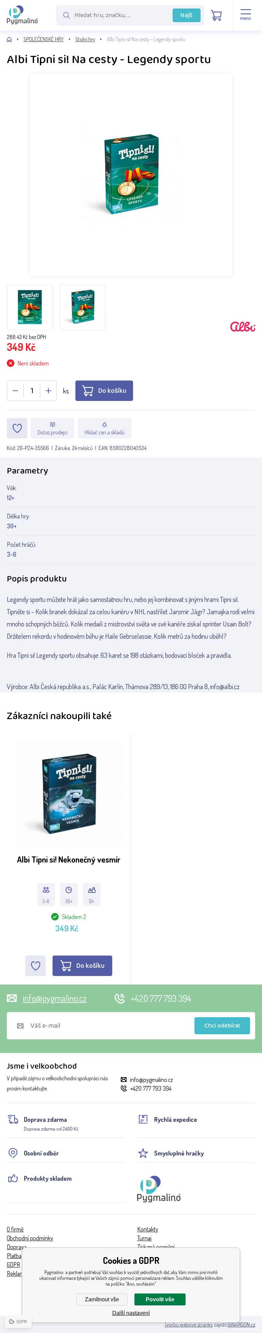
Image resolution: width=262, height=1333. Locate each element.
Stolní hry (85, 39)
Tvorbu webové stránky (188, 1324)
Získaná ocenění (156, 1247)
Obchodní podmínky (30, 1238)
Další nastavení (131, 1313)
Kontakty (147, 1229)
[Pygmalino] (15, 39)
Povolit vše (160, 1299)
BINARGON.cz (241, 1324)
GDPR (13, 1264)
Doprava (17, 1247)
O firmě (15, 1229)
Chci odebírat (222, 1025)
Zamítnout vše (102, 1299)
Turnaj (144, 1238)
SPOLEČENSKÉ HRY (44, 39)
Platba (14, 1255)
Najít (186, 15)
